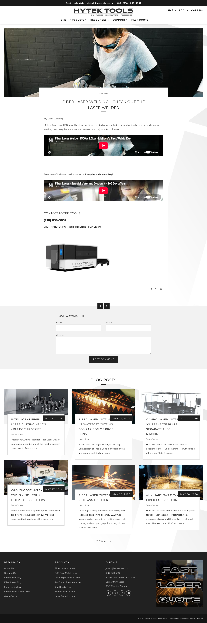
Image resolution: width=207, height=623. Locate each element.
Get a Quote (10, 596)
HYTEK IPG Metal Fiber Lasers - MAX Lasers (77, 226)
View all (102, 541)
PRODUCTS (77, 19)
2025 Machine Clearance (68, 582)
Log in (184, 10)
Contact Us (10, 573)
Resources (98, 19)
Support (119, 19)
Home (63, 19)
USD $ (169, 10)
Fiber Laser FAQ (12, 577)
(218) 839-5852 (113, 573)
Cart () (197, 10)
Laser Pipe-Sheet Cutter (67, 577)
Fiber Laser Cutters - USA (17, 591)
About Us (9, 568)
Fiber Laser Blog (12, 582)
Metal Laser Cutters (65, 591)
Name (59, 322)
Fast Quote (139, 19)
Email (109, 322)
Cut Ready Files (63, 587)
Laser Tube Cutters (65, 596)
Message (60, 335)
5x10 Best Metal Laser (66, 573)
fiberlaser (103, 93)
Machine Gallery (12, 587)
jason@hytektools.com (117, 568)
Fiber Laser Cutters (65, 568)
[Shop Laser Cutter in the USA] (77, 257)
